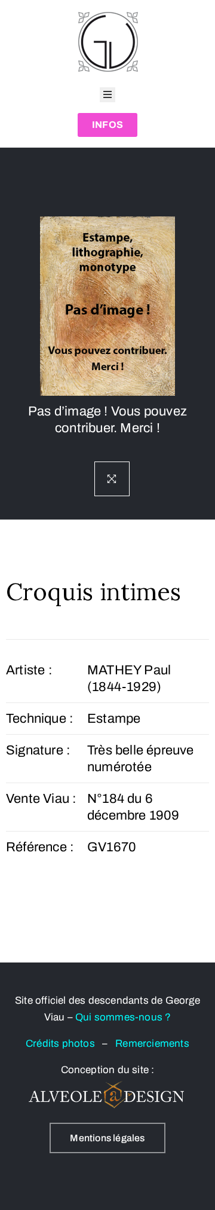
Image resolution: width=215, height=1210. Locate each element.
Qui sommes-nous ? (123, 1017)
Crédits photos (64, 1043)
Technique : (39, 718)
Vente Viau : (41, 799)
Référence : (40, 847)
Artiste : (29, 670)
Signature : (38, 750)
